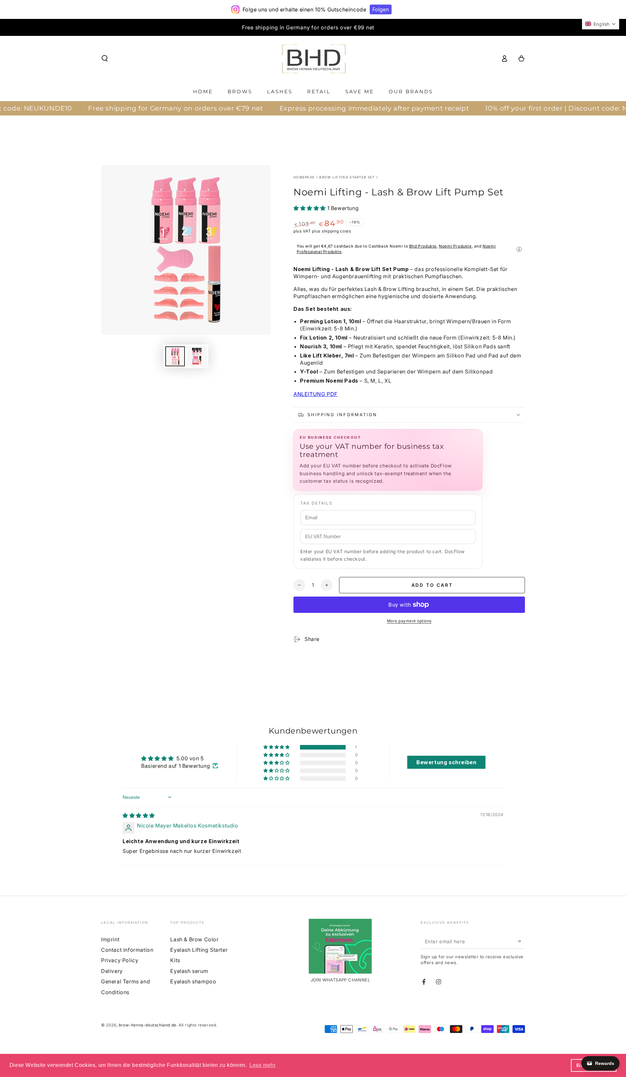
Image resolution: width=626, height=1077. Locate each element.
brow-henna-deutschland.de (147, 1025)
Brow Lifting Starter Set (347, 177)
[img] (139, 815)
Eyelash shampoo (193, 981)
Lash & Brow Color (194, 939)
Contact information (127, 950)
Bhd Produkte (423, 246)
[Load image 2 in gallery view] (196, 356)
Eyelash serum (189, 971)
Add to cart (432, 585)
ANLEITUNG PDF (315, 394)
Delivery (112, 971)
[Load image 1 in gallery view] (175, 356)
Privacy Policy (119, 960)
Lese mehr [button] (262, 1065)
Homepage (304, 177)
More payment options (409, 620)
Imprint (110, 939)
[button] (104, 58)
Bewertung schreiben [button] (446, 762)
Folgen (380, 9)
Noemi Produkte (455, 246)
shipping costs (336, 231)
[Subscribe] (521, 941)
